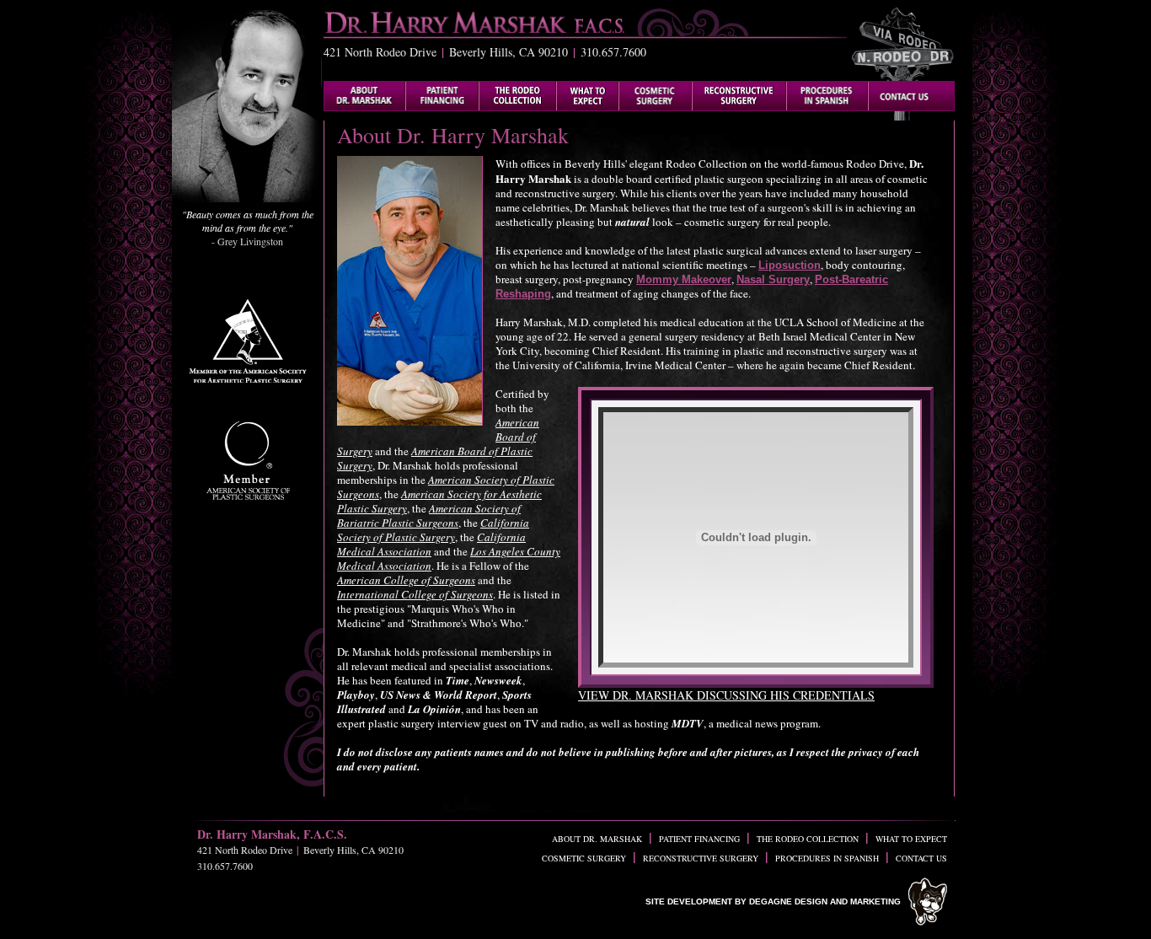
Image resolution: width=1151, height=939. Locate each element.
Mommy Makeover (683, 279)
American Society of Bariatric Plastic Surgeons (429, 515)
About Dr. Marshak (597, 839)
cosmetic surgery (584, 858)
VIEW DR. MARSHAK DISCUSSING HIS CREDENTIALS (726, 695)
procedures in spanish (827, 858)
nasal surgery (773, 279)
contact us (921, 858)
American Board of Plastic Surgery (435, 458)
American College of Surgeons (406, 580)
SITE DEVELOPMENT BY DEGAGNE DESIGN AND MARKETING (773, 901)
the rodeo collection (808, 839)
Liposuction (789, 265)
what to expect (911, 839)
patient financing (699, 839)
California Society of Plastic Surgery (433, 530)
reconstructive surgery (700, 858)
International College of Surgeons (415, 594)
